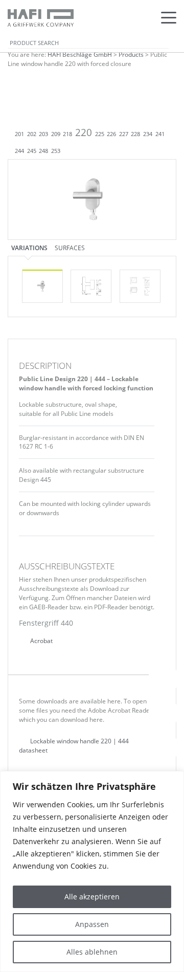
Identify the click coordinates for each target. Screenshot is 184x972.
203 (43, 134)
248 (43, 150)
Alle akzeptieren (92, 896)
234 (147, 134)
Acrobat (41, 640)
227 (123, 134)
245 (31, 150)
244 (19, 150)
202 (31, 134)
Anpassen (92, 924)
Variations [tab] (29, 248)
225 (99, 134)
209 (55, 134)
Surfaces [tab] (70, 248)
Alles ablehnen (92, 952)
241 (160, 134)
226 (111, 134)
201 (19, 134)
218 (67, 134)
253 (55, 150)
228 (135, 134)
